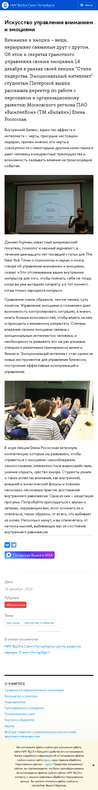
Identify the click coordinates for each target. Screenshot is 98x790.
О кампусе (15, 683)
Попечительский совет (20, 714)
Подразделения (15, 702)
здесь (47, 760)
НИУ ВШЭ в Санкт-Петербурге (32, 5)
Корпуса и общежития (19, 720)
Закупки (10, 726)
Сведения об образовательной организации (34, 690)
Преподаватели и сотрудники (24, 708)
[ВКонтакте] (7, 545)
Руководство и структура (21, 696)
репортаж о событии (39, 623)
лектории (13, 623)
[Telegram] (13, 545)
